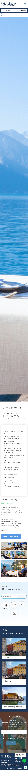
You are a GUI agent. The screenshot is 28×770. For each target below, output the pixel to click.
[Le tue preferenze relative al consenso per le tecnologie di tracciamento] (25, 767)
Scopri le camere (22, 603)
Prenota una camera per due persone (5, 605)
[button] (21, 596)
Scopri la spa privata (14, 613)
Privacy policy (21, 738)
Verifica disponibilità (11, 536)
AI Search (23, 10)
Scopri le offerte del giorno (14, 604)
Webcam (17, 765)
